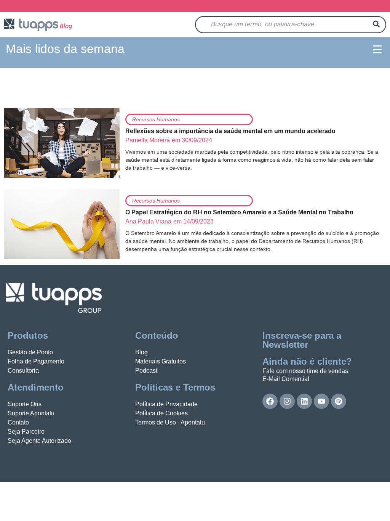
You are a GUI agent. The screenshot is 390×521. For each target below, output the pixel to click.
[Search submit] (376, 24)
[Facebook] (270, 401)
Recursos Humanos (156, 119)
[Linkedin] (304, 401)
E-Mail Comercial (285, 379)
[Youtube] (321, 401)
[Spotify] (338, 401)
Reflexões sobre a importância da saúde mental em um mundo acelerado (230, 131)
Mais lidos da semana (65, 49)
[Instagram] (287, 401)
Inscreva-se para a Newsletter (301, 340)
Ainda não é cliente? (307, 361)
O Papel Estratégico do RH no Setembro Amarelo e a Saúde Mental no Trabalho (239, 212)
